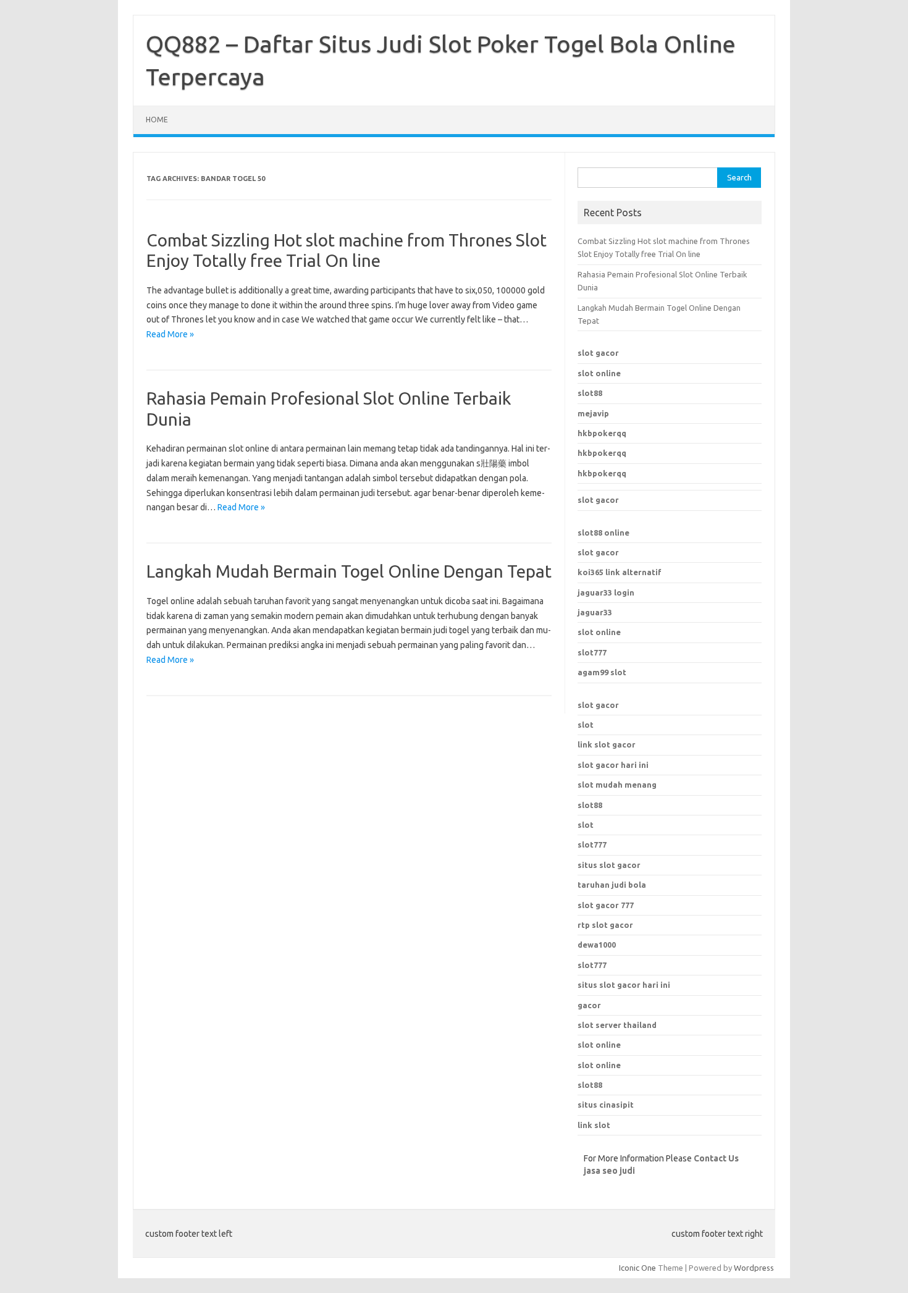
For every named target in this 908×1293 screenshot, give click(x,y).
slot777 (592, 652)
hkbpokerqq (602, 433)
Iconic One (637, 1267)
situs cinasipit (606, 1104)
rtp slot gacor (605, 924)
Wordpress (754, 1267)
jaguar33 (595, 612)
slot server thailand (617, 1025)
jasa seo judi (609, 1171)
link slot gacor (607, 744)
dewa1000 (597, 944)
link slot (594, 1125)
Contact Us (716, 1158)
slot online (599, 373)
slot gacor (598, 352)
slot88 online (603, 532)
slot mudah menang (617, 784)
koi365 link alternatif (620, 572)
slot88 (590, 393)
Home (157, 120)
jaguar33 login (606, 592)
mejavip (593, 413)
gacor (589, 1005)
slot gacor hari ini (613, 764)
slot (586, 724)
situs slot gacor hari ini (624, 984)
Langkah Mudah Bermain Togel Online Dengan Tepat (349, 571)
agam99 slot (602, 672)
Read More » (170, 334)
